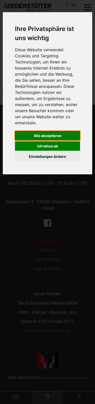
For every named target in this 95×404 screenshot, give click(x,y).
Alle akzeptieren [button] (48, 135)
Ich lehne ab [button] (47, 146)
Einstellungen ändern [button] (47, 156)
